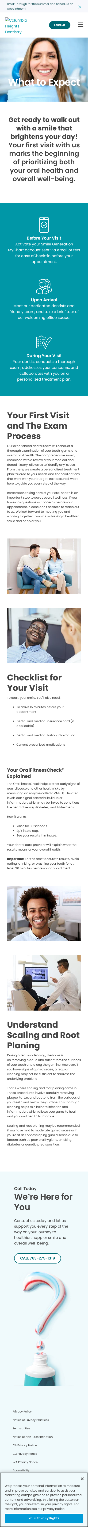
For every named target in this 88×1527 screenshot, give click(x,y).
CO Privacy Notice (25, 1454)
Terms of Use (21, 1428)
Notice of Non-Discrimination (33, 1437)
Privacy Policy (22, 1411)
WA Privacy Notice (25, 1462)
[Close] (82, 1479)
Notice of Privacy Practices (31, 1420)
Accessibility (21, 1470)
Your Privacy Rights (44, 1518)
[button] (80, 25)
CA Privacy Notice (25, 1445)
